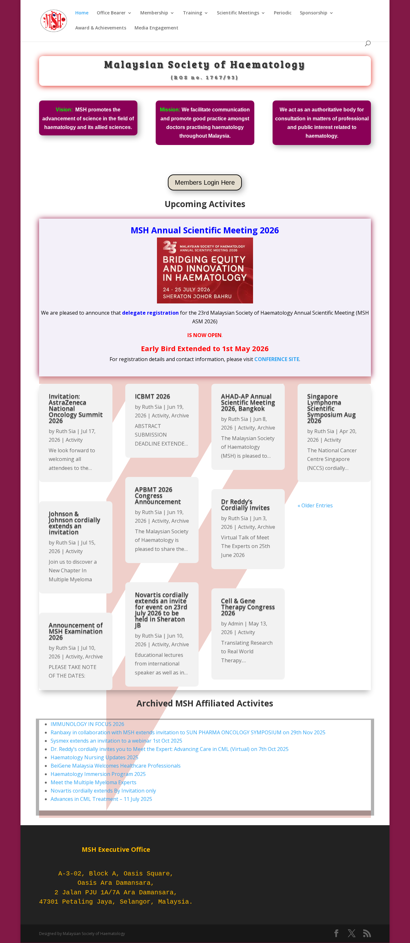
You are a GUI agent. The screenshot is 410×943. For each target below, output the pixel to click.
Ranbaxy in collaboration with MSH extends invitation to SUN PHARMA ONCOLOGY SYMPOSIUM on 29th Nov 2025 (188, 732)
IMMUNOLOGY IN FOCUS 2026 (87, 724)
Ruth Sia (66, 431)
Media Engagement (156, 28)
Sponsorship (313, 13)
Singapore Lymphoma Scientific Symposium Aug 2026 (331, 408)
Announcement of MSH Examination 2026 (76, 631)
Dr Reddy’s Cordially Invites (245, 504)
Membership (154, 13)
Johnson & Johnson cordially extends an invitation (74, 523)
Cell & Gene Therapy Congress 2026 (248, 607)
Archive (94, 656)
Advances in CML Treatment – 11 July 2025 (101, 798)
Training (192, 13)
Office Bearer (111, 13)
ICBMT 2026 (152, 396)
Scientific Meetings (238, 13)
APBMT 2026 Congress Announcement (158, 495)
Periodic (282, 13)
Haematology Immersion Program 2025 (98, 774)
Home (81, 13)
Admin (235, 623)
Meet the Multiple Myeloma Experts (93, 782)
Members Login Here (205, 182)
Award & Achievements (100, 28)
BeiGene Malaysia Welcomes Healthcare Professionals (116, 765)
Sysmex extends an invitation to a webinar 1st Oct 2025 (116, 740)
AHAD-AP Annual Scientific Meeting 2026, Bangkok (248, 402)
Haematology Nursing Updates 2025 (94, 757)
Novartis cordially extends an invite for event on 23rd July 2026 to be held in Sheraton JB (161, 610)
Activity (74, 439)
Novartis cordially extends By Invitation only (103, 790)
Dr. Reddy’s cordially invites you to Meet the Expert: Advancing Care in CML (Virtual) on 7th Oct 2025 (170, 749)
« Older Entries (315, 505)
